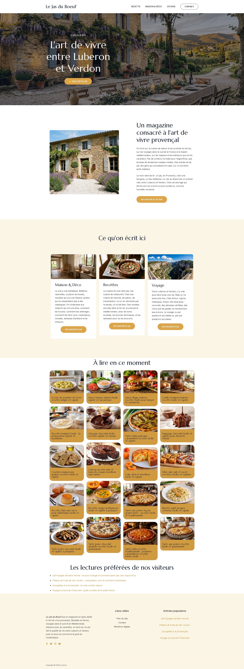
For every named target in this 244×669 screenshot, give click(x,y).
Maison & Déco (153, 6)
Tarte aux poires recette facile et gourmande (175, 545)
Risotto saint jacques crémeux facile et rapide (175, 509)
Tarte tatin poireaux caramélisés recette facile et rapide (139, 438)
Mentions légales (122, 626)
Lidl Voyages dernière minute (175, 618)
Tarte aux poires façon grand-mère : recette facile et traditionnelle (140, 513)
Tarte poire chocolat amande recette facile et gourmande (102, 546)
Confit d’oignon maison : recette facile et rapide (175, 398)
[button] (189, 7)
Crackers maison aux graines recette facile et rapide (65, 474)
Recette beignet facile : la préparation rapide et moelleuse (66, 436)
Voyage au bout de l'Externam (174, 638)
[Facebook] (47, 644)
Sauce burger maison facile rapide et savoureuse (103, 398)
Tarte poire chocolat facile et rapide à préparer (66, 550)
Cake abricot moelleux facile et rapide (137, 475)
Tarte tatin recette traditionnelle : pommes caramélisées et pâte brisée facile (138, 552)
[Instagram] (55, 644)
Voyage (171, 6)
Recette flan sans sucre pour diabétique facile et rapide (65, 513)
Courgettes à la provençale (175, 631)
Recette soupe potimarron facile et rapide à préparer (103, 509)
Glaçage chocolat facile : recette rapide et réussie (102, 434)
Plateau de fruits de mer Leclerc (174, 625)
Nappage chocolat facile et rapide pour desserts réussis (177, 436)
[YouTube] (59, 644)
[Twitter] (51, 644)
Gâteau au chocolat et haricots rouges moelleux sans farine (102, 472)
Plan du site (122, 618)
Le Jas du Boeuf (61, 6)
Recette (135, 6)
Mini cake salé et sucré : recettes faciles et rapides (176, 473)
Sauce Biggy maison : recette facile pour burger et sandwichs (139, 400)
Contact (122, 622)
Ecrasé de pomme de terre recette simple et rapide (67, 398)
